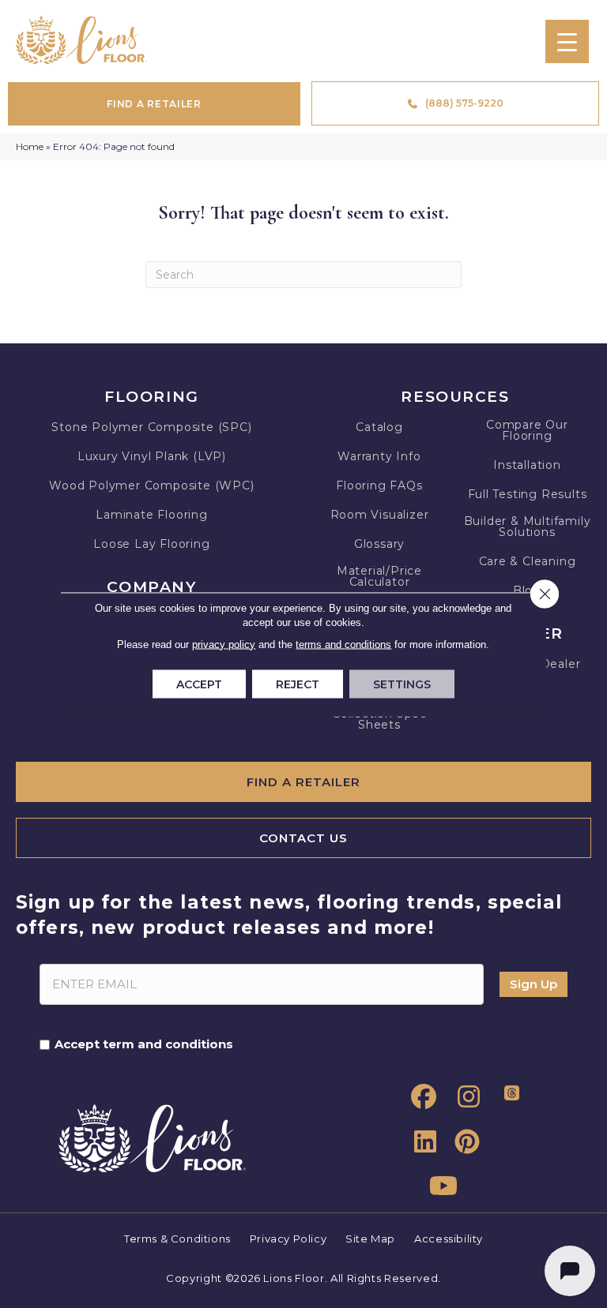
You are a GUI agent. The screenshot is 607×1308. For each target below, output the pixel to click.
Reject (297, 683)
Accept (199, 683)
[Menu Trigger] (567, 41)
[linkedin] (420, 1142)
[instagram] (464, 1097)
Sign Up (533, 983)
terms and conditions (343, 644)
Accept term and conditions (144, 1044)
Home (29, 146)
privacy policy (223, 644)
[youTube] (442, 1186)
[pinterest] (464, 1142)
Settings (402, 683)
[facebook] (420, 1097)
